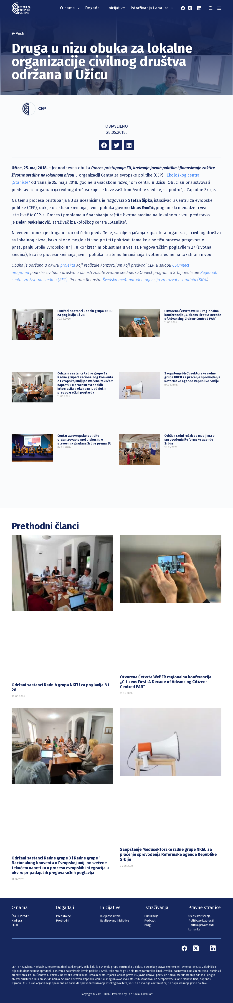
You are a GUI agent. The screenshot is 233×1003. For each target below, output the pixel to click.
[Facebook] (183, 8)
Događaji (93, 7)
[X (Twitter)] (190, 8)
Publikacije (151, 916)
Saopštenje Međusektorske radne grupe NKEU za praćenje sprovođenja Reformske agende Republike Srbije (192, 377)
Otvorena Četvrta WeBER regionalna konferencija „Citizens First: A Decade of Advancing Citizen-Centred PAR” (192, 315)
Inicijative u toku (110, 916)
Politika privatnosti (201, 920)
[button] (104, 145)
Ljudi (15, 925)
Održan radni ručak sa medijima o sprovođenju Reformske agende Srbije (189, 439)
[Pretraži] (211, 8)
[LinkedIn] (199, 8)
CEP (42, 108)
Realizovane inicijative (114, 920)
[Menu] (219, 8)
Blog (147, 925)
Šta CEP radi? (20, 916)
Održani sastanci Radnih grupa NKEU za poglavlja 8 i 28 (84, 313)
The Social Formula (139, 994)
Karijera (17, 920)
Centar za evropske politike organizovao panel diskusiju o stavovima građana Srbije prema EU (84, 439)
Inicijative (116, 7)
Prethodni (62, 920)
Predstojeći (63, 916)
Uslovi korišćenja (199, 916)
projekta (67, 265)
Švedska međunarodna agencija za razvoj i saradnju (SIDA (155, 279)
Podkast (149, 920)
